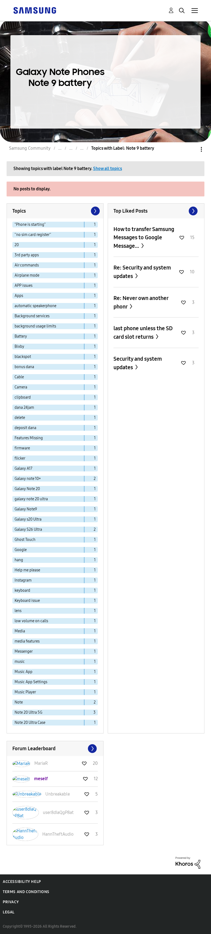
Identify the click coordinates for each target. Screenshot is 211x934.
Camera (21, 387)
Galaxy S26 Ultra (28, 529)
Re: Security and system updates (142, 271)
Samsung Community (30, 148)
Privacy (11, 902)
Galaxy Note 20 (27, 489)
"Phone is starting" (30, 224)
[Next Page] (94, 211)
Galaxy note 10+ (28, 478)
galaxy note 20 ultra (31, 499)
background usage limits (35, 326)
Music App (23, 671)
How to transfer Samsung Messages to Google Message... (143, 237)
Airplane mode (27, 275)
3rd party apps (27, 255)
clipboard (23, 397)
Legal (9, 912)
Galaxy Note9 (26, 509)
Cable (19, 377)
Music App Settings (31, 682)
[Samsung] (34, 10)
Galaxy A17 (23, 468)
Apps (19, 295)
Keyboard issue (27, 600)
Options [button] (192, 149)
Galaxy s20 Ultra (28, 519)
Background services (32, 316)
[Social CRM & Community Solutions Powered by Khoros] (188, 862)
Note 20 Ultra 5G (28, 712)
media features (27, 641)
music (20, 661)
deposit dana (25, 428)
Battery (21, 336)
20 (17, 245)
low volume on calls (31, 621)
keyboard (22, 590)
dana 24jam (24, 407)
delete (20, 417)
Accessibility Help (22, 881)
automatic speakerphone (35, 306)
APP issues (23, 285)
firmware (22, 448)
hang (19, 560)
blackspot (23, 356)
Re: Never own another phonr (140, 302)
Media (20, 631)
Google (21, 549)
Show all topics (107, 168)
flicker (20, 458)
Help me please (27, 570)
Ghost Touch (25, 539)
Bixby (19, 346)
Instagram (23, 580)
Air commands (27, 265)
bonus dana (24, 367)
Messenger (24, 651)
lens (18, 610)
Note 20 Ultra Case (30, 722)
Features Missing (29, 438)
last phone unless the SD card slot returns (143, 332)
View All (156, 211)
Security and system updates (137, 363)
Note (19, 702)
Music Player (25, 692)
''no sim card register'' (33, 234)
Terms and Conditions (26, 891)
